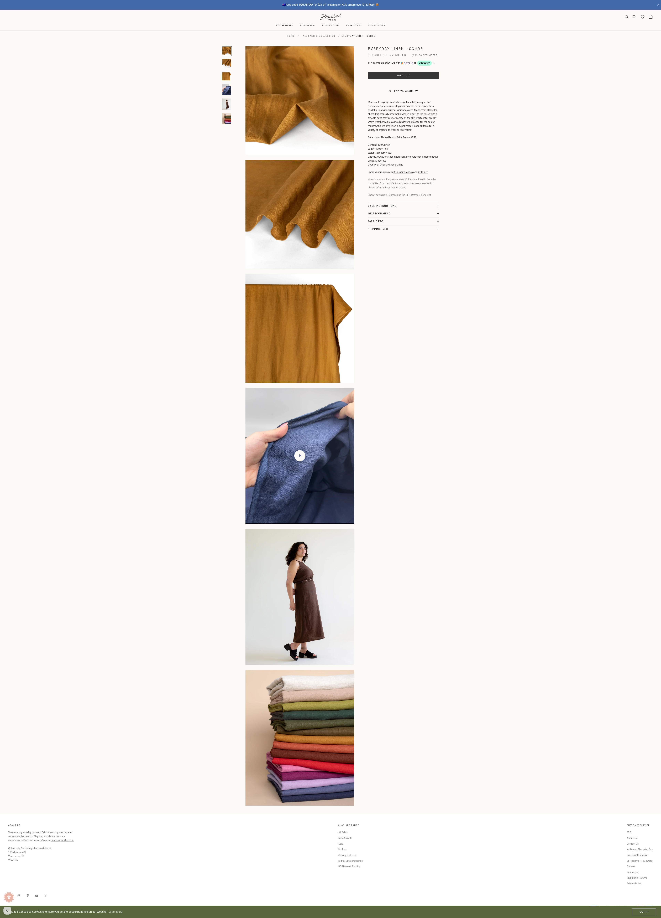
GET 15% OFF (364, 491)
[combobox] (363, 469)
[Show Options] (387, 469)
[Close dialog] (393, 417)
